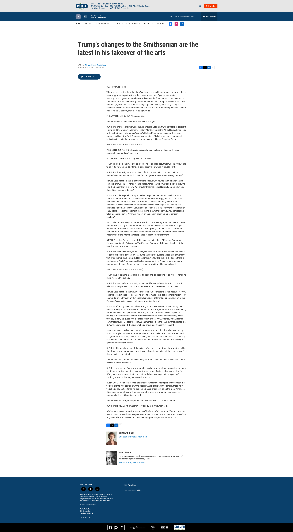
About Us (159, 24)
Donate (211, 6)
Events (117, 24)
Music (88, 24)
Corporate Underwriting (133, 490)
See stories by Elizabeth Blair (133, 436)
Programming (102, 24)
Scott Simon (101, 65)
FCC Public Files (130, 485)
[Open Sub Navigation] (82, 24)
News (78, 24)
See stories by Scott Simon (132, 462)
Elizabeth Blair (90, 65)
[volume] (85, 16)
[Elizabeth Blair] (111, 438)
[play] (78, 16)
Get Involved (131, 24)
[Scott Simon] (111, 458)
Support (146, 24)
